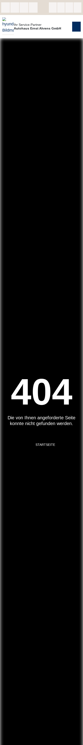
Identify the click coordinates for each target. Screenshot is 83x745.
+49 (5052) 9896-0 (14, 7)
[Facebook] (53, 7)
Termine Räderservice (33, 7)
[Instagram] (61, 7)
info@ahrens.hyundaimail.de (24, 7)
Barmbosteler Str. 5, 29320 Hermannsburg (5, 7)
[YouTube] (77, 7)
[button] (76, 27)
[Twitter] (69, 7)
